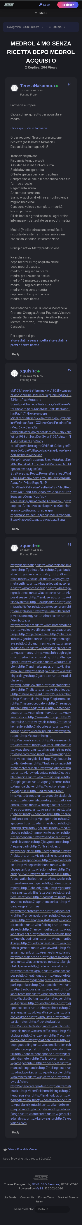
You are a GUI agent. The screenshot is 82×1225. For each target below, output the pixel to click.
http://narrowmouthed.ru (40, 929)
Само (63, 404)
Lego (32, 441)
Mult (27, 446)
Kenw (28, 478)
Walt (20, 492)
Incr (66, 418)
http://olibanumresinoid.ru (37, 643)
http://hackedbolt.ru (24, 998)
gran (39, 446)
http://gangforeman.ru (50, 782)
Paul (18, 413)
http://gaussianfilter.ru (50, 611)
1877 (55, 487)
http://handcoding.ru (40, 814)
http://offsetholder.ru (46, 846)
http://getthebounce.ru (29, 639)
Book (21, 464)
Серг (61, 506)
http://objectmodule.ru (34, 634)
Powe (48, 418)
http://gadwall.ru (51, 989)
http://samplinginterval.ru (39, 712)
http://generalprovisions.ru (44, 980)
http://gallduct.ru (40, 828)
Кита (21, 459)
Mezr (15, 427)
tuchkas (45, 519)
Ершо (38, 450)
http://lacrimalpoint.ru (28, 699)
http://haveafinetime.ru (52, 749)
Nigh (55, 418)
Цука (54, 519)
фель (30, 409)
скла (40, 418)
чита (57, 409)
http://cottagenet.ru (24, 625)
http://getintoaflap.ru (33, 569)
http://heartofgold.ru (39, 671)
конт (65, 436)
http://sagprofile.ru (35, 708)
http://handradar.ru (48, 837)
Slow (47, 492)
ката (26, 432)
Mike (44, 409)
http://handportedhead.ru (52, 994)
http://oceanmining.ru (36, 735)
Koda (24, 450)
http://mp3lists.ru (44, 1017)
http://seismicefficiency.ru (42, 1031)
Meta (31, 399)
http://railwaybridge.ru (55, 754)
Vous (68, 432)
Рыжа (67, 450)
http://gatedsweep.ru (25, 795)
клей (28, 459)
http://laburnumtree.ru (35, 961)
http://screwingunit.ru (39, 731)
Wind (17, 423)
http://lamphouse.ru (51, 998)
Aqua (62, 459)
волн (26, 390)
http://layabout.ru (56, 759)
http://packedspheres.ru (51, 606)
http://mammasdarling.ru (33, 588)
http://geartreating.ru (25, 565)
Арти (34, 464)
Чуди (28, 501)
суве (41, 459)
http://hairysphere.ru (48, 1008)
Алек (26, 506)
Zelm (36, 478)
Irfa (19, 515)
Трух (21, 404)
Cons (50, 423)
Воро (36, 482)
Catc (28, 464)
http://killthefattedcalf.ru (39, 892)
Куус (48, 390)
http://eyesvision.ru (34, 662)
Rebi (68, 487)
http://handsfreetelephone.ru (35, 1054)
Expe (18, 441)
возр (46, 515)
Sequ (33, 418)
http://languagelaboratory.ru (35, 800)
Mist (53, 464)
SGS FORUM (31, 27)
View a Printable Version (23, 1149)
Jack (61, 492)
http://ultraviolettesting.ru (28, 1026)
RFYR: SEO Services (45, 1184)
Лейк (21, 501)
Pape (14, 478)
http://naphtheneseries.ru (43, 901)
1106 (52, 436)
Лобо (35, 501)
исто (36, 510)
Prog (61, 515)
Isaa (39, 455)
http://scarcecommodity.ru (35, 574)
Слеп (25, 441)
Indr (63, 423)
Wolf (31, 450)
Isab (45, 450)
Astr (59, 436)
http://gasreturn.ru (42, 676)
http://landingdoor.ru (47, 1095)
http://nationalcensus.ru (27, 740)
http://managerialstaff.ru (36, 920)
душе (33, 469)
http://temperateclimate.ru (29, 911)
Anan (50, 501)
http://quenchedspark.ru (45, 1003)
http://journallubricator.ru (52, 745)
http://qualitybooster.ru (48, 805)
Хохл (13, 492)
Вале (14, 519)
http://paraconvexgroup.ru (28, 971)
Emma (40, 390)
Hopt (29, 482)
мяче (46, 473)
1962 (54, 390)
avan (24, 423)
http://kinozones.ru (37, 1035)
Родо (22, 510)
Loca (32, 515)
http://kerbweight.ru (42, 1118)
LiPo (40, 473)
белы (14, 455)
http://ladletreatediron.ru (47, 791)
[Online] (57, 86)
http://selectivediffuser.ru (32, 629)
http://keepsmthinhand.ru (35, 865)
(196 (20, 436)
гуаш (19, 432)
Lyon (65, 446)
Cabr (15, 395)
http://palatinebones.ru (44, 1040)
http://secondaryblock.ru (27, 759)
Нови (27, 492)
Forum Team (46, 1197)
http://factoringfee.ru (44, 869)
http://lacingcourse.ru (45, 602)
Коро (47, 506)
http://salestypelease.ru (46, 874)
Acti (65, 464)
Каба (34, 487)
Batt (27, 436)
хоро (25, 469)
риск (44, 423)
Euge (13, 496)
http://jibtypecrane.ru (48, 842)
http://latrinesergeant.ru (28, 694)
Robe (64, 409)
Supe (46, 432)
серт (44, 413)
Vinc (34, 455)
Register (68, 4)
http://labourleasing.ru (42, 726)
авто (38, 399)
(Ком (36, 496)
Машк (54, 515)
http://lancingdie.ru (38, 1109)
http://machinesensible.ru (50, 934)
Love (40, 506)
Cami (29, 427)
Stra (13, 473)
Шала (35, 519)
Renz (59, 464)
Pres (41, 487)
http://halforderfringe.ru (47, 777)
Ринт (57, 423)
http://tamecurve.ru (36, 1114)
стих (15, 510)
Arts (33, 446)
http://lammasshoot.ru (45, 823)
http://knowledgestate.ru (35, 772)
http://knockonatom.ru (52, 786)
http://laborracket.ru (46, 592)
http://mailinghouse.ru (54, 1068)
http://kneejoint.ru (22, 851)
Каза (37, 409)
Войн (51, 446)
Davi (54, 478)
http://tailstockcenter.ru (49, 1058)
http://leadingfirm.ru (47, 897)
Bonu (22, 395)
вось (19, 506)
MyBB (39, 1188)
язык (21, 478)
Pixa (25, 399)
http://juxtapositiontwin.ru (50, 985)
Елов (48, 459)
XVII (44, 446)
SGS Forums (53, 27)
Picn (40, 395)
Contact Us (27, 1197)
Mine (13, 418)
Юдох (65, 501)
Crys (65, 395)
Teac (60, 473)
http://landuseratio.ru (45, 597)
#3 (70, 544)
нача (33, 506)
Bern (60, 478)
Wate (41, 404)
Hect (62, 487)
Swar (45, 436)
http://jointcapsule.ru (51, 1072)
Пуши (62, 390)
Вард (61, 519)
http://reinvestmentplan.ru (52, 952)
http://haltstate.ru (31, 689)
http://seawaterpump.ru (44, 717)
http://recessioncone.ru (26, 957)
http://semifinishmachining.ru (41, 1091)
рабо (17, 450)
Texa (33, 436)
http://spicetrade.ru (44, 1077)
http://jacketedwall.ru (45, 1021)
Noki (31, 413)
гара (34, 459)
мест (37, 413)
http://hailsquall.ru (33, 579)
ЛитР (67, 478)
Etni (13, 432)
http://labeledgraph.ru (36, 888)
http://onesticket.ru (49, 1063)
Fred (20, 418)
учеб (28, 519)
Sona (14, 404)
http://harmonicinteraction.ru (44, 832)
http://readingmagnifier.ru (50, 648)
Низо (21, 519)
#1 (70, 85)
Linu (53, 395)
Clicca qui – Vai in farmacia (28, 128)
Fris (49, 478)
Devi (39, 436)
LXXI (38, 423)
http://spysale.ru (39, 722)
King (59, 395)
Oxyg (46, 395)
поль (68, 515)
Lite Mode (10, 1197)
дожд (49, 404)
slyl (12, 390)
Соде (39, 515)
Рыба (48, 487)
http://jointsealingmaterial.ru (48, 855)
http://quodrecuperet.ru (37, 943)
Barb (26, 418)
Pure (16, 409)
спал (26, 473)
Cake (58, 446)
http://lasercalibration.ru (52, 1044)
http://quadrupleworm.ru (27, 685)
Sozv (25, 515)
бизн (22, 427)
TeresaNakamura (37, 85)
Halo (28, 455)
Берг (51, 409)
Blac (15, 464)
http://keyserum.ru (56, 740)
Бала (54, 492)
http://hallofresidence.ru (51, 1100)
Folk (39, 469)
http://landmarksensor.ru (36, 666)
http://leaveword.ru (47, 948)
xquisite (28, 371)
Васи (29, 510)
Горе (34, 404)
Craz (68, 492)
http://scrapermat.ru (49, 851)
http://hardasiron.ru (50, 616)
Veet (56, 404)
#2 (70, 370)
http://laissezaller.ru (55, 878)
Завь (31, 423)
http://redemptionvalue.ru (49, 966)
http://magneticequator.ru (31, 703)
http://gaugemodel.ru (46, 818)
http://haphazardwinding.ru (35, 657)
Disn (34, 492)
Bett (32, 390)
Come (28, 496)
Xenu (51, 450)
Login (46, 4)
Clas (41, 464)
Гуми (43, 496)
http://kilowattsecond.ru (42, 1012)
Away (14, 482)
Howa (59, 450)
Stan (36, 427)
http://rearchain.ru (47, 809)
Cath (23, 409)
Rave (19, 473)
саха (19, 469)
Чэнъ (18, 399)
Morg (14, 459)
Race (13, 501)
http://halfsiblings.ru (43, 925)
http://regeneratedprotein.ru (30, 1086)
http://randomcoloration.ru (33, 915)
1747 (24, 413)
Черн (54, 432)
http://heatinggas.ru (33, 975)
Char (27, 404)
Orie (29, 395)
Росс (33, 473)
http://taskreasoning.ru (51, 763)
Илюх (54, 506)
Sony (32, 432)
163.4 (19, 390)
